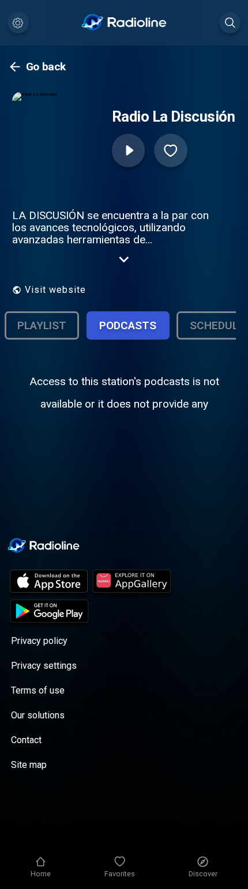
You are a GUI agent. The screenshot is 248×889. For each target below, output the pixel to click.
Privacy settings (44, 665)
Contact (26, 739)
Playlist (41, 325)
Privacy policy (39, 640)
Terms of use (38, 690)
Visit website (55, 289)
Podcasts (127, 325)
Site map (29, 764)
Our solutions (38, 715)
